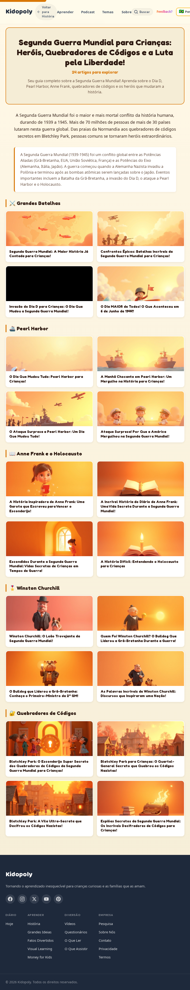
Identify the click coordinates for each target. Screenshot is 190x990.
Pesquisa (106, 923)
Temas (107, 12)
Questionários (76, 932)
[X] (34, 899)
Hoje (9, 923)
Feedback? (164, 12)
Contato (105, 940)
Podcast (88, 12)
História (34, 923)
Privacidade (108, 948)
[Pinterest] (58, 899)
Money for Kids (40, 957)
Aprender (65, 12)
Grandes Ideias (39, 932)
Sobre (127, 12)
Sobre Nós (107, 932)
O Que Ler (73, 940)
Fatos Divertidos (41, 940)
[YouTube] (46, 899)
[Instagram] (22, 899)
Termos (105, 957)
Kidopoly (19, 12)
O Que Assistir (76, 948)
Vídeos (70, 923)
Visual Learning (40, 948)
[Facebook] (10, 899)
